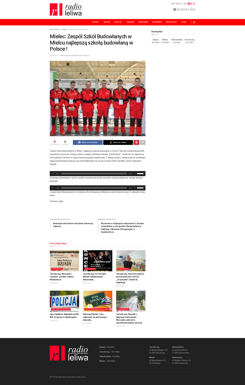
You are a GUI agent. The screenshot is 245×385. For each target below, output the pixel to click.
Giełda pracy (171, 22)
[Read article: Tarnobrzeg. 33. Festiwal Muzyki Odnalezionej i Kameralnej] (97, 260)
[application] (97, 173)
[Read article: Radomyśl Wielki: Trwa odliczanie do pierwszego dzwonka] (97, 301)
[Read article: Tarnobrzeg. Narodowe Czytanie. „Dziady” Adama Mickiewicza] (64, 260)
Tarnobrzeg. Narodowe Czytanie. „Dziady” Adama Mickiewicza (62, 277)
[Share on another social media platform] (142, 142)
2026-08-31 (54, 283)
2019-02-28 (54, 55)
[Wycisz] (134, 173)
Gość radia (143, 22)
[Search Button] (194, 22)
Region (95, 22)
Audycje (117, 22)
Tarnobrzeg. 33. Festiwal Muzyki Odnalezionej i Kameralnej (94, 277)
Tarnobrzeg (57, 269)
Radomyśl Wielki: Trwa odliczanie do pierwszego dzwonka (95, 317)
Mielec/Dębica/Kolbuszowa (78, 29)
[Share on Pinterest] (136, 142)
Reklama (130, 22)
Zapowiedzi (157, 22)
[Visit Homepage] (66, 9)
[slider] (140, 173)
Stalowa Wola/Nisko (61, 309)
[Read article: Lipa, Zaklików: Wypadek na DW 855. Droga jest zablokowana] (64, 301)
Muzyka (107, 22)
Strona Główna (55, 29)
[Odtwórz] (53, 173)
